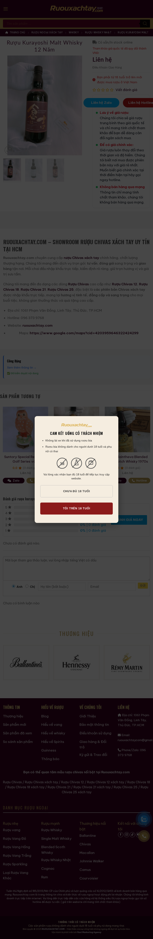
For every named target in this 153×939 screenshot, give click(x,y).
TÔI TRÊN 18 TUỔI (76, 508)
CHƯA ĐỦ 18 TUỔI (76, 491)
